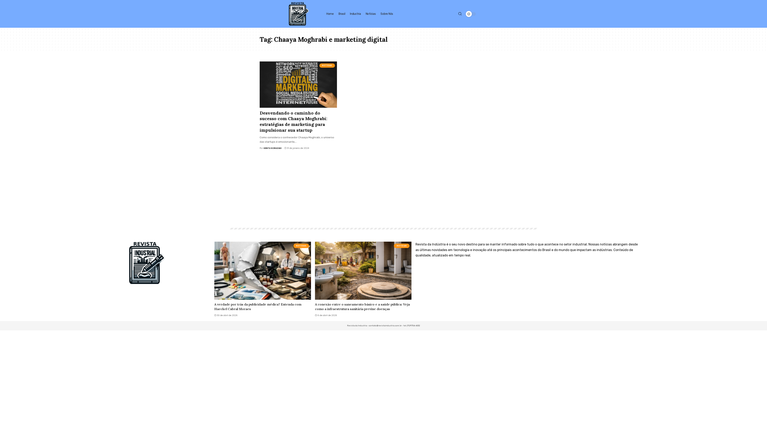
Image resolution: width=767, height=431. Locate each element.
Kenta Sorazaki (273, 148)
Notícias (327, 65)
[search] (460, 14)
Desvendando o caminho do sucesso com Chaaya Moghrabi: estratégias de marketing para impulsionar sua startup (293, 121)
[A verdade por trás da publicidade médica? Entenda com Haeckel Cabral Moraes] (262, 271)
